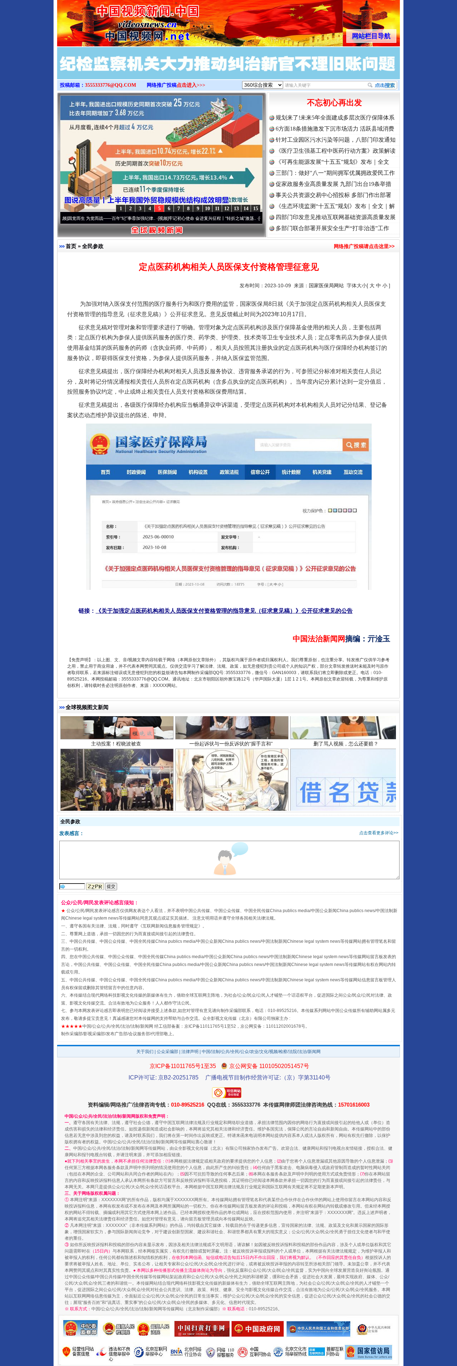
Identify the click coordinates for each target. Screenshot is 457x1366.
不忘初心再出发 (334, 102)
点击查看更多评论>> (378, 832)
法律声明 (190, 1051)
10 (207, 208)
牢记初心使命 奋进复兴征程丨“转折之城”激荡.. (167, 218)
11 (217, 208)
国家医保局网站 (326, 285)
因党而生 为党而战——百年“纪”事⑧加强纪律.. (66, 218)
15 (255, 208)
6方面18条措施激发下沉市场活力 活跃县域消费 (335, 129)
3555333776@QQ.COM (110, 85)
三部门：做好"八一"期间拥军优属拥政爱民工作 (335, 173)
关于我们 (145, 1051)
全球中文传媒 (116, 20)
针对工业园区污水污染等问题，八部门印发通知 (336, 140)
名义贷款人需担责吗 (345, 791)
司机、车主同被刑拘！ (116, 791)
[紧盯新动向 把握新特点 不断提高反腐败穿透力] (228, 70)
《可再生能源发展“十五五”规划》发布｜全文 (332, 162)
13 (236, 208)
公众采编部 (167, 1051)
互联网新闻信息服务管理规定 (170, 926)
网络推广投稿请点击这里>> (364, 246)
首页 (71, 246)
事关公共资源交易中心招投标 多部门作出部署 (333, 195)
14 (245, 208)
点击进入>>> (191, 85)
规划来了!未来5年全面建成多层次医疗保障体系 (335, 118)
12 (226, 208)
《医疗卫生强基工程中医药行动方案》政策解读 (336, 151)
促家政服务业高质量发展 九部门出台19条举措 (333, 184)
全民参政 (93, 246)
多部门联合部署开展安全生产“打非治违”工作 (332, 228)
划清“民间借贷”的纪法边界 (231, 791)
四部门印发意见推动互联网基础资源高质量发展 (336, 217)
